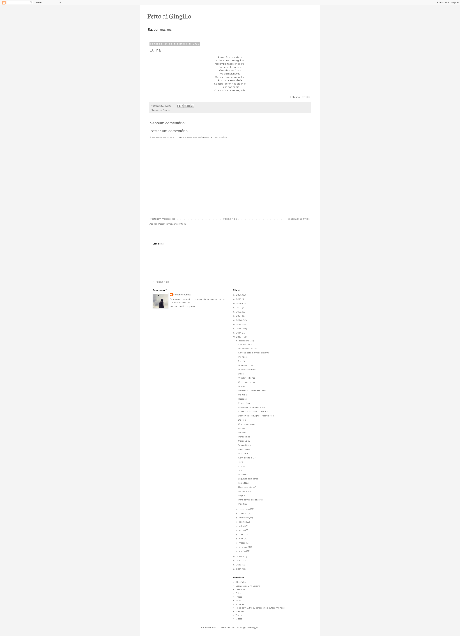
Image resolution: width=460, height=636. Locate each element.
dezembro (244, 340)
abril (241, 538)
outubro (243, 513)
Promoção (243, 453)
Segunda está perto (248, 478)
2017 (239, 332)
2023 (239, 307)
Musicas (240, 604)
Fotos (238, 593)
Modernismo (244, 403)
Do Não (242, 419)
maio (242, 534)
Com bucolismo (246, 382)
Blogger (254, 627)
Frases (239, 596)
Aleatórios (241, 582)
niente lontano (245, 344)
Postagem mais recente (162, 218)
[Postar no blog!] (182, 106)
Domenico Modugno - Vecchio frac (256, 415)
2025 (239, 299)
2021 (239, 315)
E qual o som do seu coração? (253, 411)
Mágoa (241, 495)
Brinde (241, 386)
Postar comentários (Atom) (172, 223)
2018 (239, 328)
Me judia (242, 394)
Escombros (244, 449)
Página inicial (230, 218)
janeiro (242, 551)
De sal (241, 373)
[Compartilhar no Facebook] (188, 106)
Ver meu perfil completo (182, 306)
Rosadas (242, 398)
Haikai (239, 600)
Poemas (166, 110)
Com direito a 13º (247, 457)
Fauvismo (243, 428)
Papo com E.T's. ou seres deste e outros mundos (260, 607)
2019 (239, 324)
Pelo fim (242, 503)
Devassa (242, 432)
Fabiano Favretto (182, 294)
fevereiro (243, 547)
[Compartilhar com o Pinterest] (192, 106)
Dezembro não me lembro (252, 390)
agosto (242, 521)
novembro (244, 509)
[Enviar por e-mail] (178, 106)
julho (241, 526)
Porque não (244, 436)
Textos (239, 615)
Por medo (243, 474)
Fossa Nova (244, 482)
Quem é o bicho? (247, 487)
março (242, 542)
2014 (239, 560)
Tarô (240, 461)
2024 (239, 303)
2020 (239, 320)
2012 (239, 569)
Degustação (244, 491)
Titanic (241, 470)
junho (242, 530)
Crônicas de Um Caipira (248, 585)
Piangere (242, 356)
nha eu (241, 466)
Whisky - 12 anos (246, 377)
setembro (244, 517)
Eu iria (241, 361)
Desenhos (240, 589)
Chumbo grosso (246, 424)
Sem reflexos (244, 445)
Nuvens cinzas (245, 365)
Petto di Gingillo (169, 15)
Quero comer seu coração (251, 407)
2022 (239, 311)
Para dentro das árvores (250, 499)
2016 (239, 337)
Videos (239, 618)
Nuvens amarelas (247, 369)
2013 (239, 564)
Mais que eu (244, 440)
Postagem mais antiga (298, 218)
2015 (238, 556)
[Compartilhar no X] (185, 106)
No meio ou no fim (247, 348)
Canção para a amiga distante (253, 352)
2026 (239, 294)
